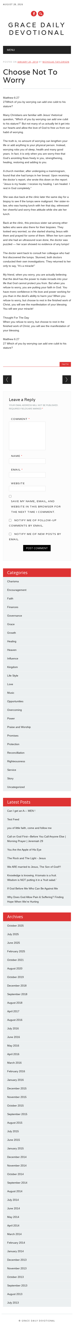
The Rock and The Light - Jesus (26, 858)
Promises (12, 735)
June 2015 (13, 1139)
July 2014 (13, 1199)
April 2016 (13, 1054)
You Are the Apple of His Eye (24, 849)
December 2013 (17, 1259)
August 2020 (14, 968)
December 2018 (17, 985)
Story (10, 778)
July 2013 (13, 1302)
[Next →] (66, 379)
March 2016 (14, 1062)
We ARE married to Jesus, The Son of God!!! (34, 866)
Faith (65, 364)
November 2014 (17, 1165)
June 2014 (13, 1208)
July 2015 (13, 1131)
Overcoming (14, 709)
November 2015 (17, 1097)
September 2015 (17, 1114)
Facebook (34, 13)
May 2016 (13, 1045)
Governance (14, 615)
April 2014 (13, 1225)
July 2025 (13, 934)
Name (16, 456)
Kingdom (12, 667)
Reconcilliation (15, 752)
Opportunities (15, 701)
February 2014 (16, 1242)
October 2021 (15, 959)
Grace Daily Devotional (37, 29)
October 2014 (15, 1174)
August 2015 (14, 1122)
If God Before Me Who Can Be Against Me (32, 888)
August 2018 (14, 1002)
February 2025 (16, 951)
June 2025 (13, 942)
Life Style (12, 675)
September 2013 (17, 1285)
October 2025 (15, 925)
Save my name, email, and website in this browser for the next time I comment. (36, 506)
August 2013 (14, 1294)
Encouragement (16, 589)
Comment (20, 419)
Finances (12, 607)
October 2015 (15, 1105)
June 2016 (13, 1037)
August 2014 (14, 1191)
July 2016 (13, 1028)
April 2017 (13, 1011)
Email (17, 469)
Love (10, 684)
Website (18, 483)
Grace (11, 624)
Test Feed (13, 819)
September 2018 (17, 994)
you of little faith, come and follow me (29, 827)
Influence (12, 658)
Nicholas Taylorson (56, 61)
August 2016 (14, 1019)
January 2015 (15, 1148)
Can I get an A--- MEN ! (21, 810)
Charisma (13, 581)
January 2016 (15, 1079)
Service (11, 769)
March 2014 (14, 1234)
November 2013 (17, 1268)
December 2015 (17, 1088)
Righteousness (16, 761)
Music (10, 692)
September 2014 (17, 1182)
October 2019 (15, 977)
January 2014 (15, 1251)
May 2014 (13, 1216)
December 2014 (17, 1156)
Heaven (12, 649)
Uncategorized (16, 787)
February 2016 (16, 1071)
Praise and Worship (19, 727)
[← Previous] (7, 379)
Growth (11, 632)
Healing (11, 641)
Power (11, 718)
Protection (13, 744)
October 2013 (15, 1276)
